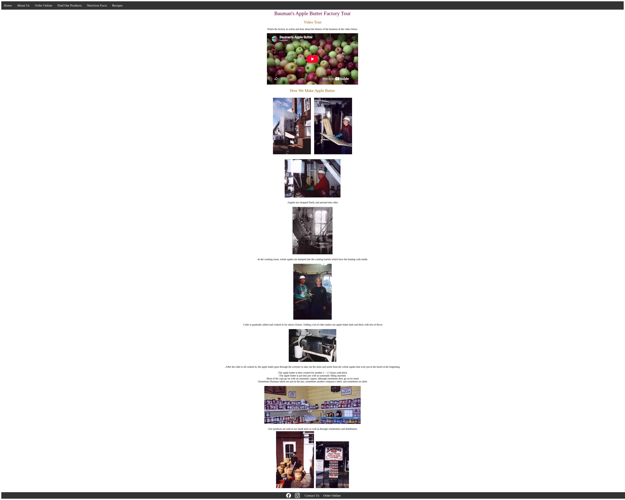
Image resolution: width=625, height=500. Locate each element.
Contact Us (312, 495)
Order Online (43, 5)
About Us (23, 5)
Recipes (117, 5)
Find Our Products (69, 5)
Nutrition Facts (97, 5)
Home (8, 5)
